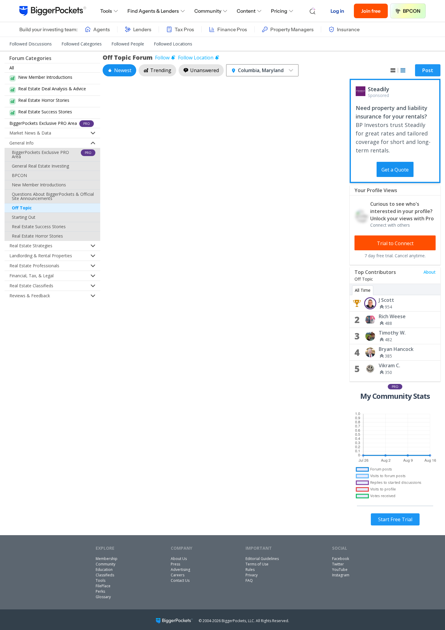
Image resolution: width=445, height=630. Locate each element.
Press (175, 564)
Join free (371, 11)
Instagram (340, 575)
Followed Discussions (30, 44)
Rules (250, 569)
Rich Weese (392, 316)
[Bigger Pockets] (52, 11)
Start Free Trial (395, 519)
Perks (100, 591)
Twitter (338, 564)
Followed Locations (173, 44)
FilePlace (103, 585)
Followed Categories (81, 44)
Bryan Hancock (396, 349)
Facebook (340, 558)
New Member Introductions (39, 185)
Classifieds (105, 575)
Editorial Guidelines (262, 558)
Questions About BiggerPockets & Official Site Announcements (53, 196)
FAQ (249, 580)
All (11, 68)
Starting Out (23, 217)
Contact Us (180, 580)
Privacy (252, 575)
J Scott (386, 300)
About (430, 272)
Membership (106, 558)
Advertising (180, 569)
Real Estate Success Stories (39, 226)
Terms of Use (257, 564)
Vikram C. (389, 365)
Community (207, 11)
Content (246, 11)
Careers (177, 575)
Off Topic (22, 208)
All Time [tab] (363, 290)
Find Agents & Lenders (153, 11)
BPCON (411, 11)
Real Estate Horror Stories (37, 236)
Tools (106, 11)
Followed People (127, 44)
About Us (179, 558)
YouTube (340, 569)
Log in (337, 11)
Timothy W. (392, 332)
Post (427, 70)
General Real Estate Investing (40, 166)
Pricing (279, 11)
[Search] (312, 11)
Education (104, 569)
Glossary (103, 596)
